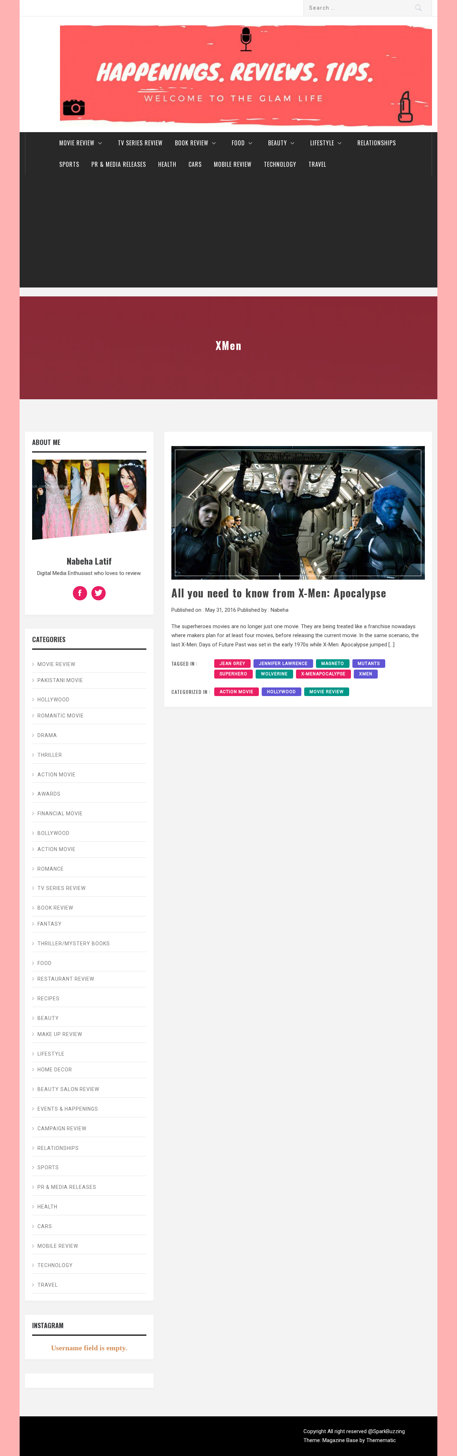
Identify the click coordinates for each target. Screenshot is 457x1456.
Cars (195, 164)
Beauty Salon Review (68, 1089)
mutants (369, 663)
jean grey (232, 663)
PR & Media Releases (118, 164)
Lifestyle (322, 143)
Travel (317, 164)
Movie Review (77, 143)
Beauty (277, 143)
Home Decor (54, 1069)
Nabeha (279, 610)
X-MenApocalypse (323, 673)
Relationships (376, 143)
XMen (365, 673)
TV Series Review (140, 143)
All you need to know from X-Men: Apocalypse (278, 593)
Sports (69, 164)
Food (238, 143)
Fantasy (49, 924)
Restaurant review (65, 979)
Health (167, 164)
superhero (233, 673)
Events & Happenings (67, 1109)
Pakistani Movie (60, 680)
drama (47, 735)
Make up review (59, 1034)
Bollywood (53, 833)
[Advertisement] (228, 234)
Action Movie (236, 691)
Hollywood (281, 691)
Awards (49, 794)
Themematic (381, 1440)
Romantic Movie (60, 716)
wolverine (274, 673)
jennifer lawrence (283, 663)
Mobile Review (233, 164)
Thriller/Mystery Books (73, 943)
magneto (332, 663)
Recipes (48, 998)
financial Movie (60, 813)
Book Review (192, 143)
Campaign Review (61, 1128)
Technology (280, 164)
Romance (50, 869)
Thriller (49, 755)
